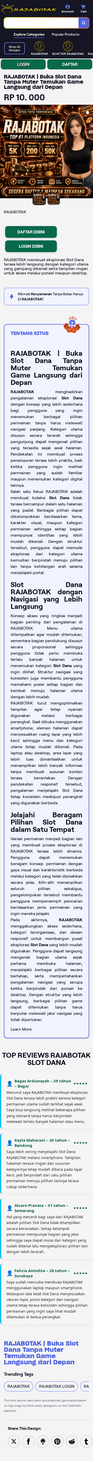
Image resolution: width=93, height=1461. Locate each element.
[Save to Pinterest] (57, 1441)
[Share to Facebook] (28, 1441)
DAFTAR (70, 64)
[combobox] (41, 23)
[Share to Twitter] (14, 1441)
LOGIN (23, 64)
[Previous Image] (4, 152)
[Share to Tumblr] (86, 1441)
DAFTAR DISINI (31, 232)
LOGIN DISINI (31, 246)
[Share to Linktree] (43, 1441)
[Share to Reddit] (72, 1441)
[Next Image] (89, 152)
